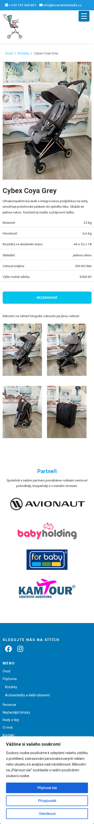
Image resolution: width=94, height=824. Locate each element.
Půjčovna (10, 679)
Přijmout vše (47, 788)
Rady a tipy (11, 720)
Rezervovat (47, 297)
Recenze (9, 705)
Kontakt (8, 735)
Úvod (9, 53)
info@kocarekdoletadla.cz (62, 5)
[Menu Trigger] (84, 16)
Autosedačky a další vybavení (27, 695)
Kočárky (23, 53)
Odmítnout (47, 814)
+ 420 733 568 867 (22, 5)
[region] (47, 780)
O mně (8, 727)
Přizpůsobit (47, 801)
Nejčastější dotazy (16, 712)
